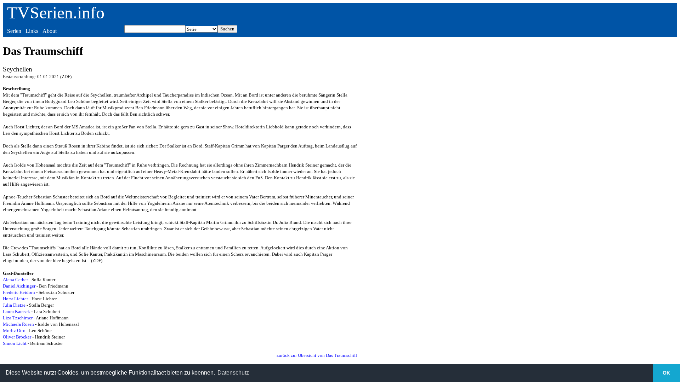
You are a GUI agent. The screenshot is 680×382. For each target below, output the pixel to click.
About (49, 31)
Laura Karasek (16, 311)
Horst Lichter (15, 298)
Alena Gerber (15, 279)
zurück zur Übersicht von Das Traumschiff (317, 355)
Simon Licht (15, 343)
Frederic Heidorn (19, 292)
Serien (14, 31)
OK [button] (666, 373)
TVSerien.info (55, 12)
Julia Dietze (14, 305)
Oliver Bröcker (17, 337)
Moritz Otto (14, 330)
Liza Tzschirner (18, 317)
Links (32, 31)
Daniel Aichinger (19, 286)
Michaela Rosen (18, 324)
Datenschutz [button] (233, 373)
